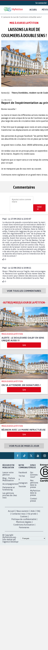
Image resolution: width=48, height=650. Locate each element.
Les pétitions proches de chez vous (9, 498)
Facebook (23, 475)
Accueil (33, 9)
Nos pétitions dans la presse (34, 486)
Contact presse (33, 502)
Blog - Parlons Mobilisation (8, 482)
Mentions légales (23, 525)
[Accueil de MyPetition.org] (13, 9)
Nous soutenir (22, 514)
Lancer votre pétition (8, 476)
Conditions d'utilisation (23, 527)
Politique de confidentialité (23, 522)
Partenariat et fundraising (8, 491)
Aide (33, 514)
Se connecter (41, 2)
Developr (14, 544)
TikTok (22, 479)
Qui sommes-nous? (34, 477)
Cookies (23, 519)
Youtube (22, 489)
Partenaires (24, 530)
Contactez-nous (18, 516)
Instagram (23, 486)
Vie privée (31, 516)
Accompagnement (10, 487)
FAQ (38, 514)
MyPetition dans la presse (35, 495)
